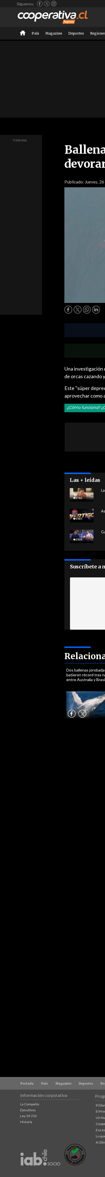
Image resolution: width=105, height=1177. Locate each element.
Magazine (53, 33)
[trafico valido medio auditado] (75, 1164)
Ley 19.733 (28, 1116)
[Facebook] (40, 3)
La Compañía (29, 1104)
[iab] (40, 1171)
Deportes (76, 33)
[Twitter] (47, 3)
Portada (27, 1083)
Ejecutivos (28, 1110)
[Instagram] (54, 3)
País (35, 33)
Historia (26, 1122)
